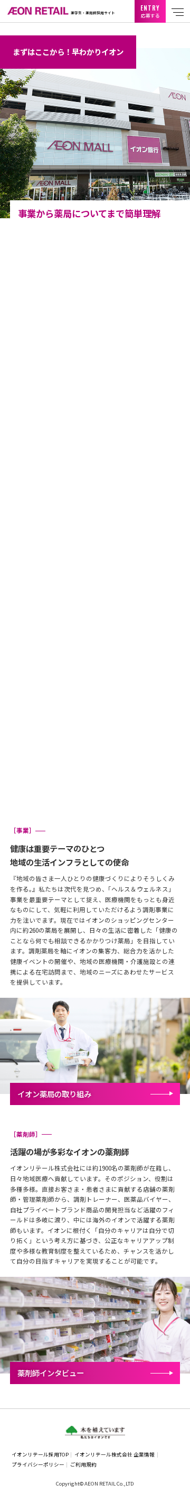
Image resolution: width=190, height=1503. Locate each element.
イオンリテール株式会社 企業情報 (114, 1454)
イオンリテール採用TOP (40, 1454)
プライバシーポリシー (38, 1464)
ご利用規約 (83, 1464)
